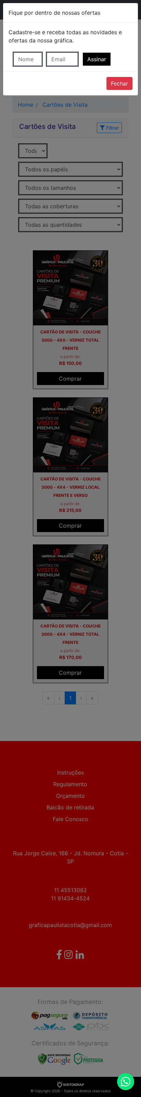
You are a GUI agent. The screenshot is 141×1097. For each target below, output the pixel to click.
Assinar (96, 59)
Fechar (119, 83)
